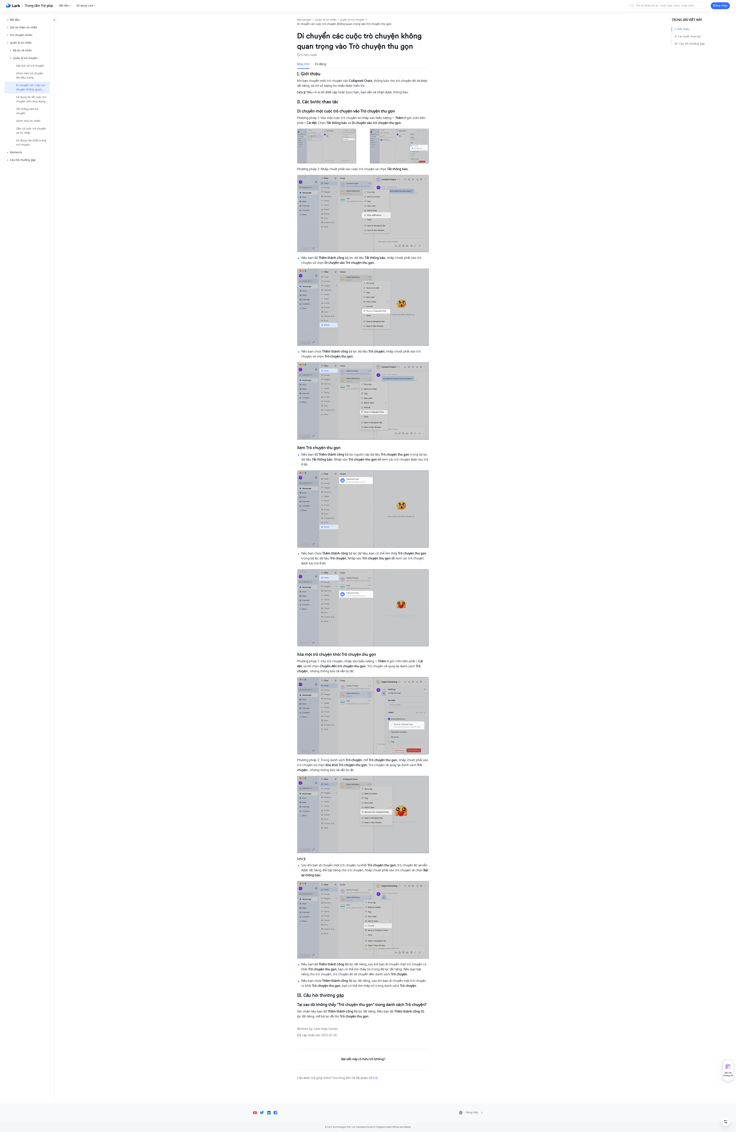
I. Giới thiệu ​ (682, 29)
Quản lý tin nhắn (326, 20)
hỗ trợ (373, 1078)
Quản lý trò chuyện (352, 20)
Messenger (304, 20)
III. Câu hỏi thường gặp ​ (690, 44)
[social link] (256, 1112)
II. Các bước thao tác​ (688, 36)
